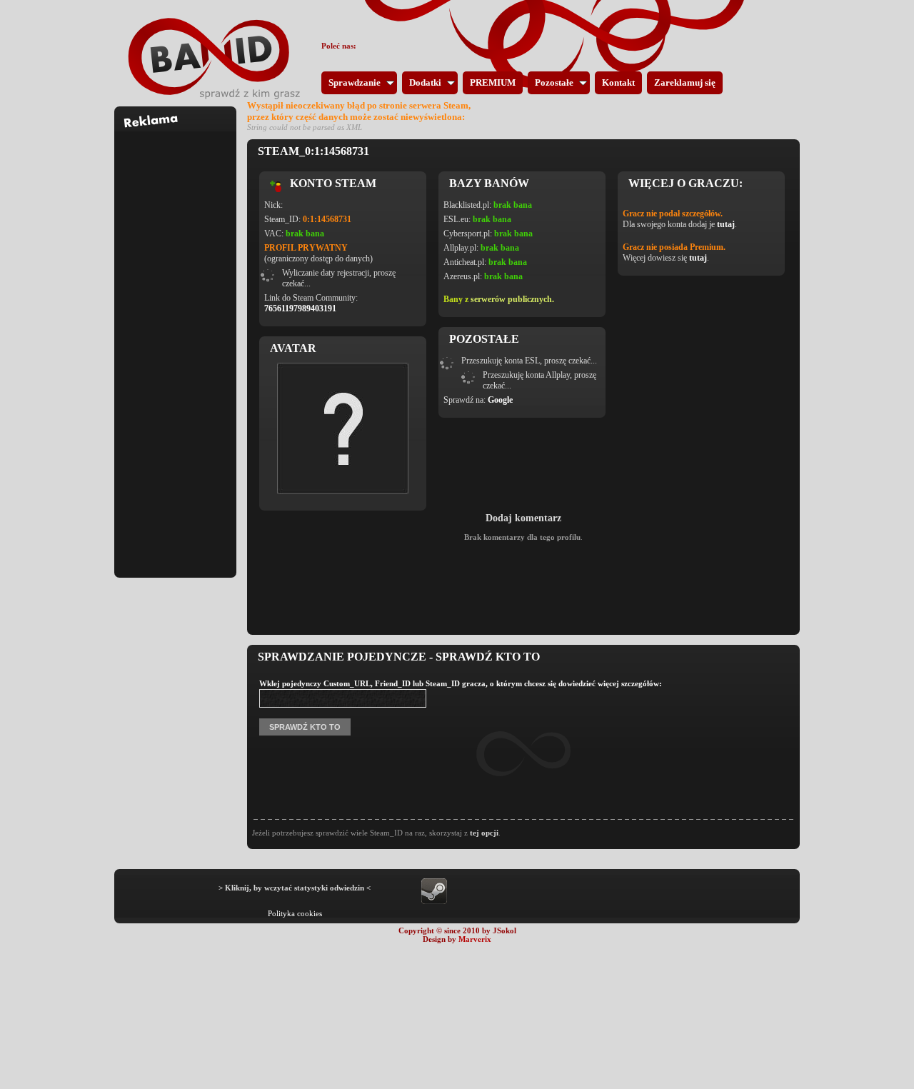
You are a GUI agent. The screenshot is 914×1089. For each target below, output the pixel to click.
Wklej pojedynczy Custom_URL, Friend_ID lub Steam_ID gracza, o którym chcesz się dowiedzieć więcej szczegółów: (460, 683)
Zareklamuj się (684, 82)
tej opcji (484, 832)
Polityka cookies (295, 913)
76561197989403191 (300, 308)
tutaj (726, 224)
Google (500, 400)
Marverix (474, 939)
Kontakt (618, 82)
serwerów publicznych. (512, 299)
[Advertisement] (176, 345)
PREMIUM (493, 82)
